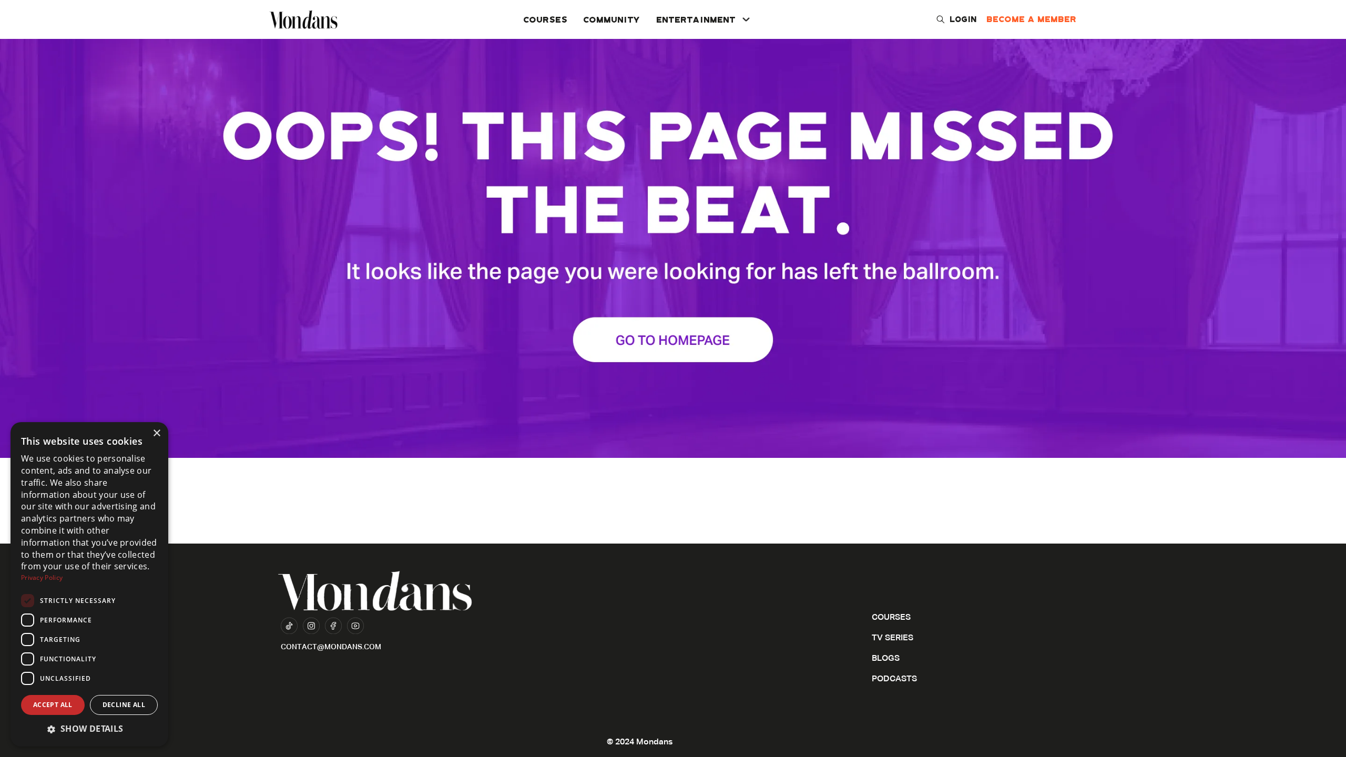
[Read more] (673, 229)
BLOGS (886, 658)
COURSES (546, 19)
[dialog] (89, 584)
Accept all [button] (53, 704)
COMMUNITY (612, 19)
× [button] (156, 433)
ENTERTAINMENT (696, 19)
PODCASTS (894, 679)
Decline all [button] (124, 704)
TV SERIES (892, 638)
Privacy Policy (42, 577)
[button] (89, 729)
